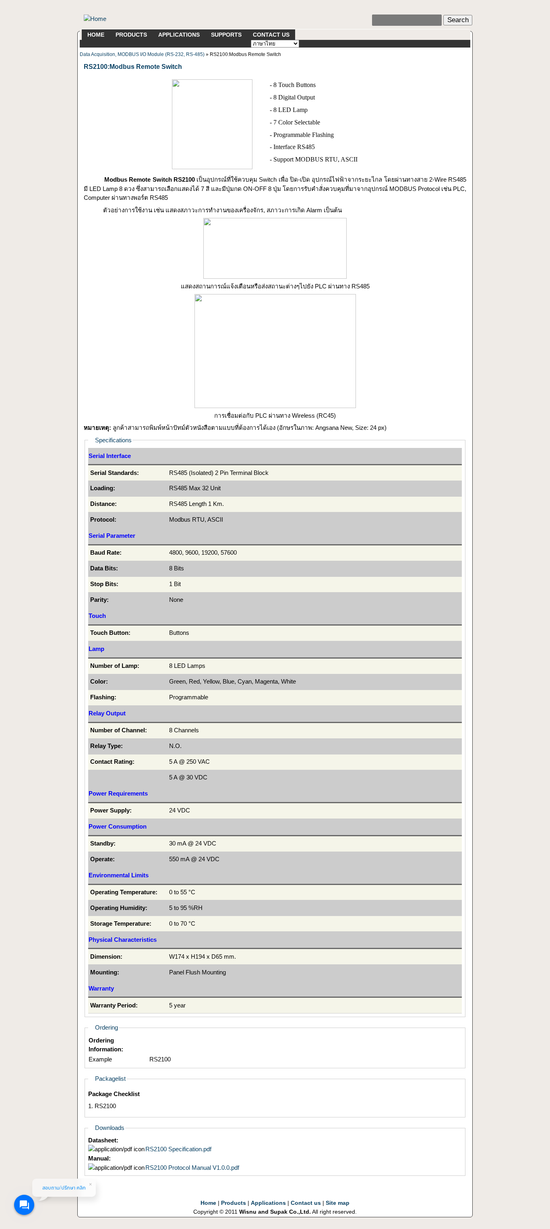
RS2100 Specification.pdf (178, 1149)
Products (233, 1203)
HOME (95, 34)
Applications (268, 1203)
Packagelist (110, 1078)
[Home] (95, 18)
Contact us (306, 1203)
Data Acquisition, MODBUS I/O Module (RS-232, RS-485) (142, 54)
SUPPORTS (226, 34)
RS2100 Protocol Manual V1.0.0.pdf (192, 1167)
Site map (337, 1203)
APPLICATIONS (179, 34)
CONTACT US (271, 34)
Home (208, 1203)
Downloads (109, 1127)
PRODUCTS (131, 34)
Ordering (106, 1027)
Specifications (113, 440)
